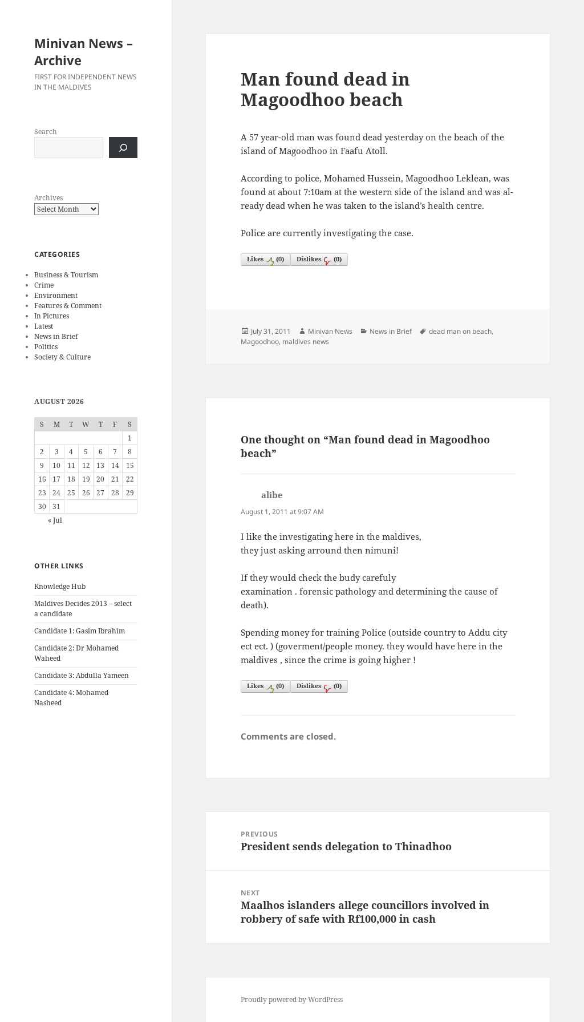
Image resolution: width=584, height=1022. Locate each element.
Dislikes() (319, 259)
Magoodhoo (260, 341)
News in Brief (56, 336)
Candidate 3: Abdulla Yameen (81, 675)
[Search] (123, 147)
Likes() (265, 259)
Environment (56, 295)
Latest (43, 326)
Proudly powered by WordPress (292, 999)
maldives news (305, 341)
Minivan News (330, 331)
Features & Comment (68, 305)
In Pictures (51, 316)
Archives (48, 198)
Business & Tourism (66, 275)
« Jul (55, 520)
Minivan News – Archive (83, 51)
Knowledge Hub (60, 586)
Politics (46, 347)
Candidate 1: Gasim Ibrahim (79, 631)
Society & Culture (62, 357)
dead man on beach (460, 331)
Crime (44, 285)
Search (45, 131)
